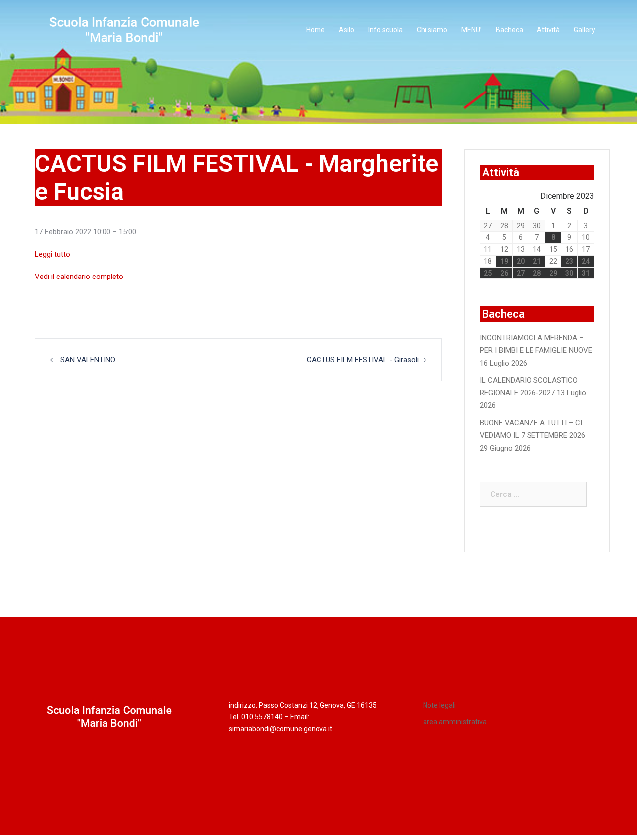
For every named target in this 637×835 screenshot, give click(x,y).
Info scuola (385, 30)
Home (315, 30)
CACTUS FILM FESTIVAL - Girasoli (363, 359)
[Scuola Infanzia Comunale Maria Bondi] (124, 29)
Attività (548, 30)
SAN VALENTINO (86, 359)
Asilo (346, 30)
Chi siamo (432, 30)
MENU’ (471, 30)
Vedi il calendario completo (79, 276)
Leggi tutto (52, 254)
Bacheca (509, 30)
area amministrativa (455, 722)
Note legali (439, 705)
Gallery (584, 30)
